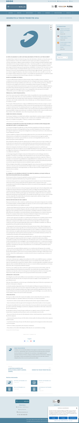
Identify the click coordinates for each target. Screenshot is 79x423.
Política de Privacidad (64, 420)
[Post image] (9, 382)
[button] (76, 408)
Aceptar (53, 417)
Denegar (63, 417)
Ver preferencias (73, 417)
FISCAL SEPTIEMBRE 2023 (19, 387)
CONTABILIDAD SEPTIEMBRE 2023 (44, 388)
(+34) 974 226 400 (53, 1)
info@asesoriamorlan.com (63, 1)
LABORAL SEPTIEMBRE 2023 (44, 380)
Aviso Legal (70, 420)
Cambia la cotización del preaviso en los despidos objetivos (65, 30)
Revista (8, 25)
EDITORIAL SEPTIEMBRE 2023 (20, 380)
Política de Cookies (57, 420)
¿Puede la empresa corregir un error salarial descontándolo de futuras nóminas (65, 45)
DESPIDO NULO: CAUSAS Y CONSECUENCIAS (65, 37)
